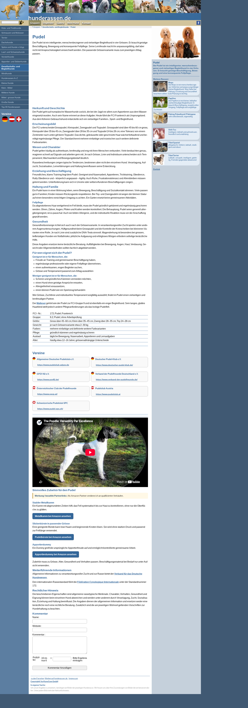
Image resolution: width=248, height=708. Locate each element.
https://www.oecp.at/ (47, 394)
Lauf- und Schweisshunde (13, 52)
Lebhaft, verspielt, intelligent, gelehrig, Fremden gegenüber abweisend (182, 157)
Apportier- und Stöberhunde (14, 61)
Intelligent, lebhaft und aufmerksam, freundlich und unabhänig (182, 131)
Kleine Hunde (7, 83)
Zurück (156, 169)
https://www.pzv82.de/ (48, 379)
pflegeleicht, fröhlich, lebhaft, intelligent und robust (182, 144)
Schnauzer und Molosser (12, 32)
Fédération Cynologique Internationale (98, 582)
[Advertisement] (90, 79)
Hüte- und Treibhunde (11, 28)
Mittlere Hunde (8, 92)
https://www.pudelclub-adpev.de (53, 365)
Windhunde (6, 73)
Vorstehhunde (7, 56)
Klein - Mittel (6, 87)
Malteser (41, 303)
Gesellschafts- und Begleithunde (10, 67)
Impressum (73, 678)
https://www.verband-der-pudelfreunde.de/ (116, 379)
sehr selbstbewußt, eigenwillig (181, 115)
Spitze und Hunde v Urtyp (12, 47)
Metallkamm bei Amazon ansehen (53, 516)
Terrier (4, 37)
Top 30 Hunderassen (10, 107)
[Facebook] (198, 23)
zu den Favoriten (37, 678)
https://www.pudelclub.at (108, 394)
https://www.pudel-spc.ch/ (50, 408)
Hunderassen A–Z (9, 78)
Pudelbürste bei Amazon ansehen (53, 537)
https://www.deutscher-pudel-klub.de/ (114, 365)
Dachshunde (7, 42)
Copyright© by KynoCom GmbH (44, 681)
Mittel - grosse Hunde (11, 97)
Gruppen (36, 27)
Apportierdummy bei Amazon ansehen (55, 554)
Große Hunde (7, 102)
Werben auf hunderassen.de (56, 678)
